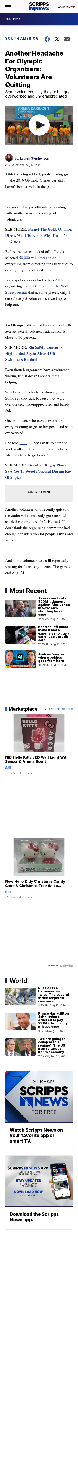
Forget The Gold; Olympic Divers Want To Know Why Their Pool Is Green (39, 235)
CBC (23, 442)
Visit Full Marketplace (58, 708)
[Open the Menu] (7, 6)
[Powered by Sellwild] (66, 965)
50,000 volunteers (33, 257)
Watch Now (65, 6)
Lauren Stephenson (34, 158)
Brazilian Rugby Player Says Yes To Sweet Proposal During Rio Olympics (38, 471)
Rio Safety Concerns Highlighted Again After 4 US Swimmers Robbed (33, 353)
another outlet (56, 325)
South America (21, 38)
